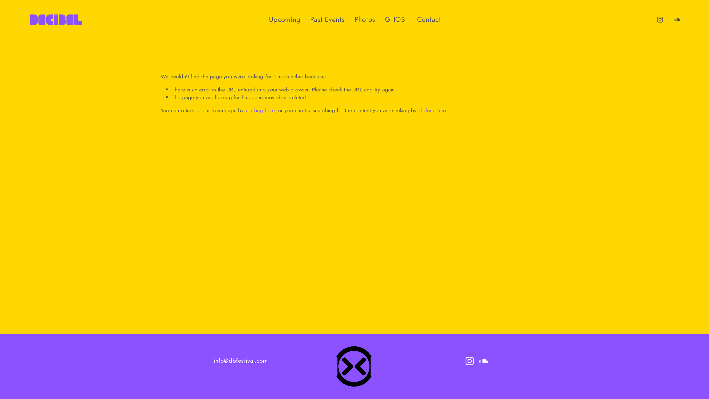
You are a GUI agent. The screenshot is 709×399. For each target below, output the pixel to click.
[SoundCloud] (677, 19)
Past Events (327, 19)
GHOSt (396, 19)
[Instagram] (660, 19)
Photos (364, 19)
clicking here (260, 110)
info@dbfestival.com (241, 361)
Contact (429, 19)
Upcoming (284, 19)
